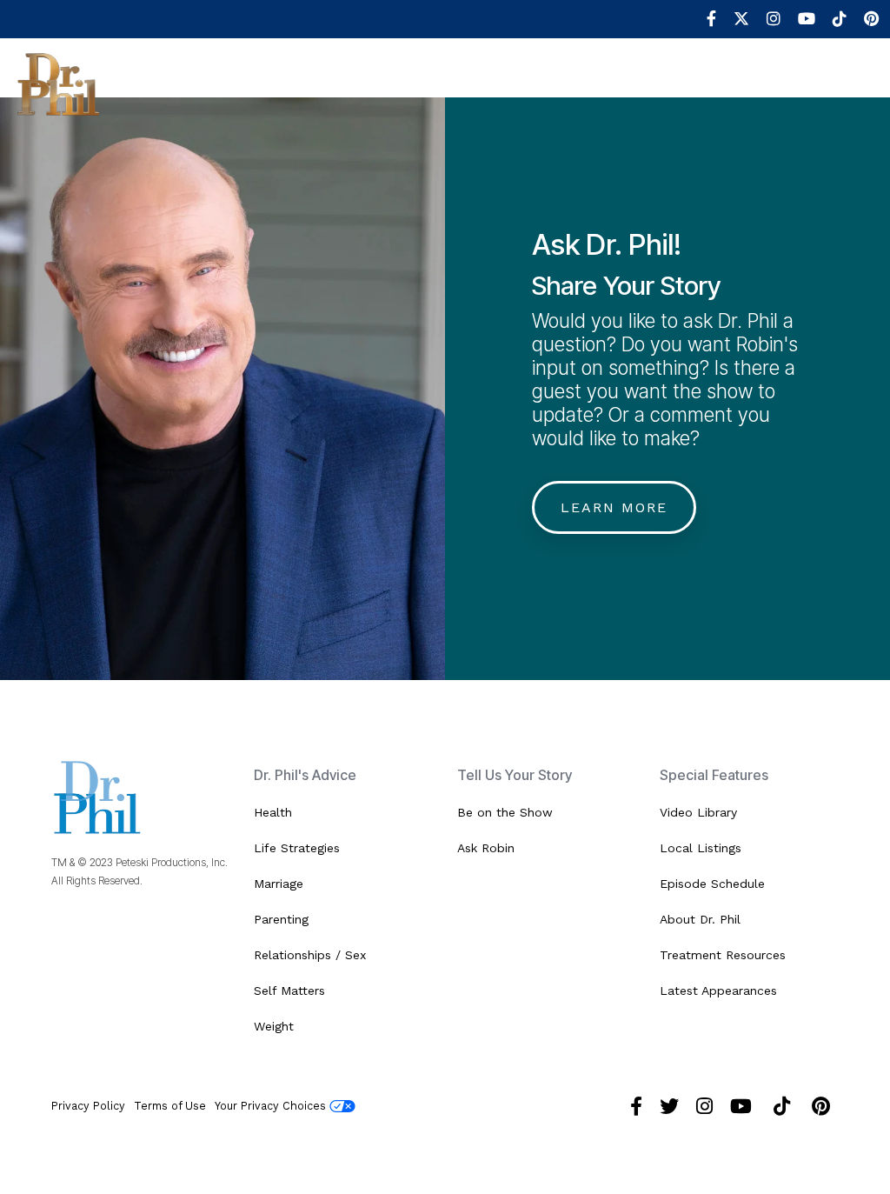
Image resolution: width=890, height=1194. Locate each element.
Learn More (614, 507)
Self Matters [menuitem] (289, 990)
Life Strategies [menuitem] (297, 848)
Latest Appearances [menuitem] (718, 990)
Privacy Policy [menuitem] (88, 1105)
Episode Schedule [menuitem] (712, 883)
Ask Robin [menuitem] (486, 848)
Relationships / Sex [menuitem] (310, 955)
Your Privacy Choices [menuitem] (272, 1105)
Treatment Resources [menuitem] (723, 955)
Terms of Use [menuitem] (170, 1105)
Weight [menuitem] (274, 1026)
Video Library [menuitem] (698, 812)
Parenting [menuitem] (281, 919)
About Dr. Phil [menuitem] (700, 919)
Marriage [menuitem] (278, 883)
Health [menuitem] (273, 812)
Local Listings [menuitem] (700, 848)
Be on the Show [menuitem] (505, 812)
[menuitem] (702, 19)
